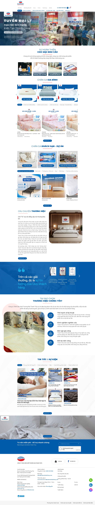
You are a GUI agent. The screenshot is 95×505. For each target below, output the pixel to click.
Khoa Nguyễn (49, 486)
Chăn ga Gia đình (26, 10)
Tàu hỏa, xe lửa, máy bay (72, 171)
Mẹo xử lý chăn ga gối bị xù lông (70, 405)
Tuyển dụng (45, 7)
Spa (56, 171)
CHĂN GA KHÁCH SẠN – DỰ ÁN (38, 10)
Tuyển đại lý (67, 10)
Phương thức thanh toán (53, 503)
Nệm (51, 365)
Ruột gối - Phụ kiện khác (66, 104)
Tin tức (39, 7)
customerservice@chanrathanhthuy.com (47, 479)
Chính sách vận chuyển (65, 503)
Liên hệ (50, 7)
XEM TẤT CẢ (21, 258)
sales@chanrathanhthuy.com (44, 475)
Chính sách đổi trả (77, 503)
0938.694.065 (30, 490)
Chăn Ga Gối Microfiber (29, 104)
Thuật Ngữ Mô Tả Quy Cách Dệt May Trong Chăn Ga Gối (70, 385)
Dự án (34, 7)
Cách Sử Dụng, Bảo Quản (60, 365)
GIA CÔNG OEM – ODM (50, 10)
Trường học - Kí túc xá (47, 171)
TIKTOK (60, 461)
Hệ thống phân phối (27, 7)
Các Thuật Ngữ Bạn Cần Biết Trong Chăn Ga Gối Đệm (54, 385)
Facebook (72, 461)
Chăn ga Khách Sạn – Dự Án (64, 478)
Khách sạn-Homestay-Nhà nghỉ (25, 171)
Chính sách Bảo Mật (88, 503)
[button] (45, 40)
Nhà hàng (61, 171)
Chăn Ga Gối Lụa (54, 104)
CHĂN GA (47, 80)
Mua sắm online (60, 10)
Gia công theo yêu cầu (63, 473)
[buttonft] (78, 444)
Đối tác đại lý (61, 487)
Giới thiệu (20, 7)
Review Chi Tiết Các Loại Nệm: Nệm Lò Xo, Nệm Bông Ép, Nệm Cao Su (54, 406)
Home (20, 10)
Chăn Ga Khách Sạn (42, 365)
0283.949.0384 (62, 7)
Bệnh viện (37, 171)
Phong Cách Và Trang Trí (29, 365)
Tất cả (19, 104)
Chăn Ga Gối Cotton (42, 104)
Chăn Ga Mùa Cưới (73, 365)
